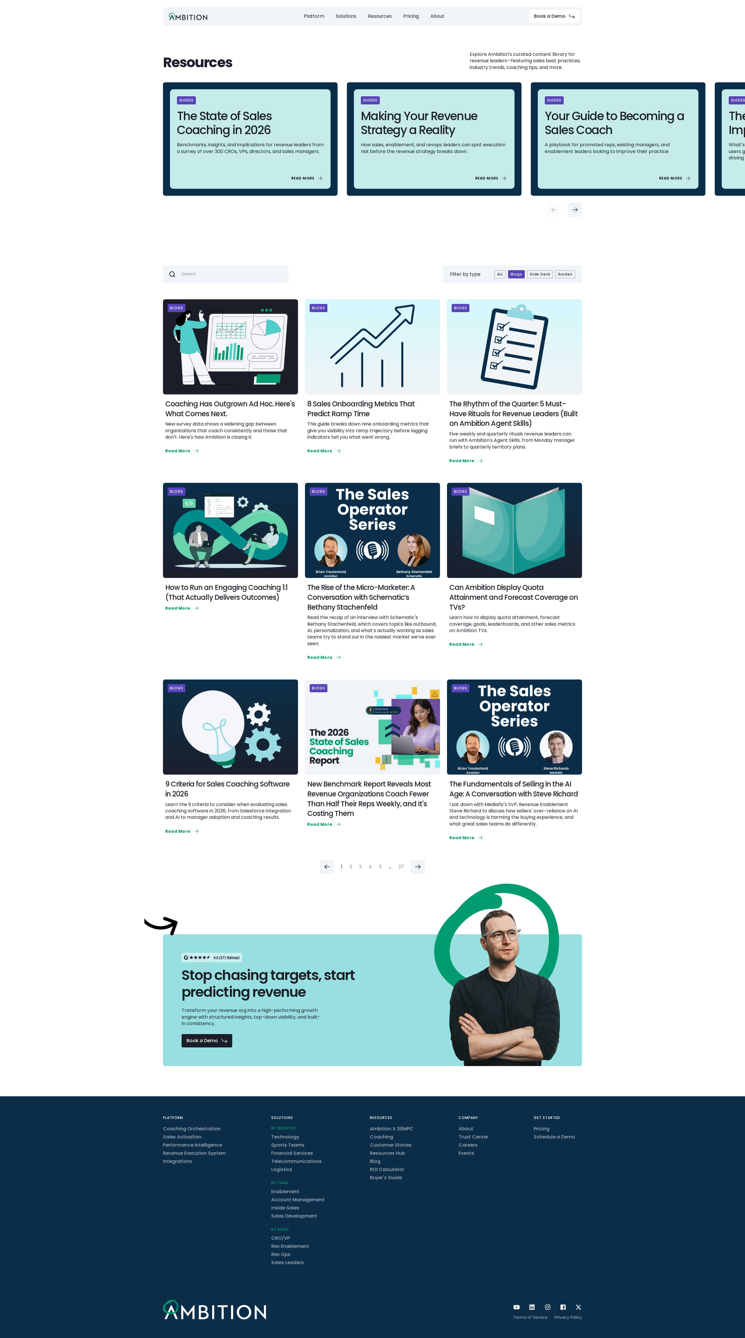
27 (401, 867)
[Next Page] (418, 867)
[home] (188, 16)
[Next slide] (575, 210)
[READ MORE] (307, 178)
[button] (314, 16)
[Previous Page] (327, 867)
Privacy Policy (568, 1317)
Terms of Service (530, 1317)
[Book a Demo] (554, 16)
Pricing (411, 16)
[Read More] (182, 450)
